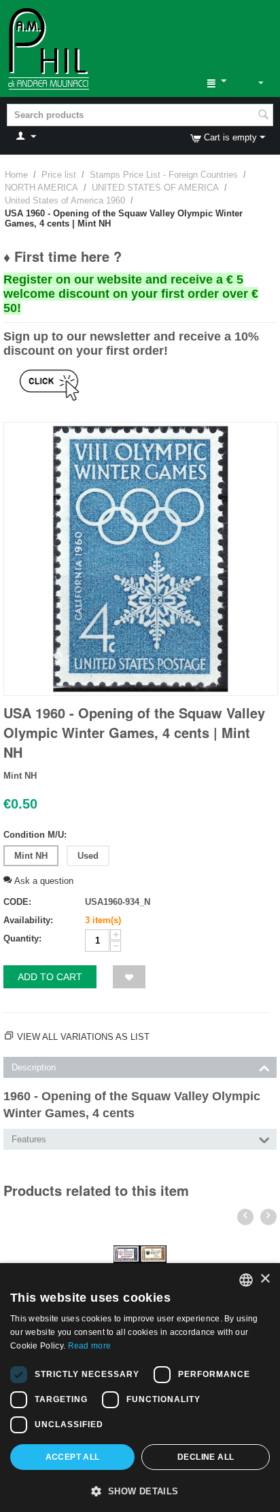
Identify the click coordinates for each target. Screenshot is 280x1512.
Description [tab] (34, 1067)
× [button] (265, 1279)
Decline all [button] (205, 1457)
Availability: (28, 920)
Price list (58, 175)
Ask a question (42, 881)
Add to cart (50, 976)
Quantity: (22, 938)
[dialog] (140, 1387)
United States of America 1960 (65, 200)
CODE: (17, 902)
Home (16, 175)
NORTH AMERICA (41, 187)
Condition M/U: (35, 835)
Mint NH (31, 856)
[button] (140, 1490)
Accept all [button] (73, 1457)
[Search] (263, 116)
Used (88, 856)
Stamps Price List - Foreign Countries (164, 175)
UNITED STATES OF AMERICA (155, 187)
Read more (89, 1346)
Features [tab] (29, 1139)
